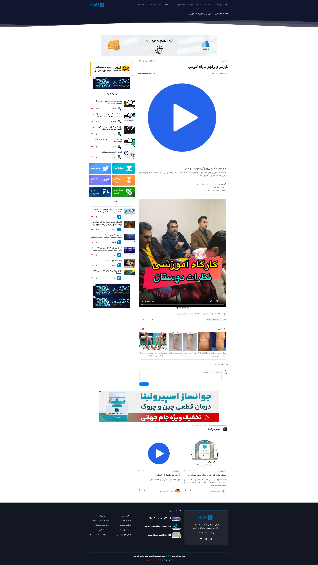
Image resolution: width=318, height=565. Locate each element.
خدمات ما (208, 4)
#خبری (224, 61)
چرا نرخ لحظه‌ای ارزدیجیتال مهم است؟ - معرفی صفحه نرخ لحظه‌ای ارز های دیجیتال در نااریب (106, 236)
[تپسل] (94, 78)
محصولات (170, 5)
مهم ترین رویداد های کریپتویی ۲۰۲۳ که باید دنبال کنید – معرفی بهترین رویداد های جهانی (106, 249)
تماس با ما (141, 4)
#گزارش (205, 314)
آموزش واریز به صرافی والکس (111, 152)
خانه (226, 4)
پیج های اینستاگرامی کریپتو (99, 535)
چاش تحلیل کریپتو (125, 530)
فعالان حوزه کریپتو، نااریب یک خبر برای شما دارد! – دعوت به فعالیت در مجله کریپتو (107, 211)
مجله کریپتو (181, 4)
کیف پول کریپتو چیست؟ (113, 260)
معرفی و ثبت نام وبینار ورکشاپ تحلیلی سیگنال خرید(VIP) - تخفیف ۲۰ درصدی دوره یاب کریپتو (208, 475)
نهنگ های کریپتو (125, 525)
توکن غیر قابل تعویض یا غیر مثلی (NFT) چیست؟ (107, 272)
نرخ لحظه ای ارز (103, 530)
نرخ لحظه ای (218, 4)
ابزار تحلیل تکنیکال (102, 525)
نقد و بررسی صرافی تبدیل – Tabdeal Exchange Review (109, 102)
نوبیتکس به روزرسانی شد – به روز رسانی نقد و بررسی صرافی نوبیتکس (107, 128)
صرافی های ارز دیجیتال (124, 535)
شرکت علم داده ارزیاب (152, 560)
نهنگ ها (199, 4)
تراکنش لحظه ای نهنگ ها (100, 521)
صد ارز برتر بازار (103, 516)
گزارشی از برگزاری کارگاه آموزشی (168, 475)
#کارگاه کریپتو (182, 314)
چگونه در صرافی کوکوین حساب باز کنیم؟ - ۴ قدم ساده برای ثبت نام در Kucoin (106, 115)
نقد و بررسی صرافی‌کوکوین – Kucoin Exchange (108, 140)
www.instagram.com (213, 319)
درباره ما (190, 4)
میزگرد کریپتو (126, 516)
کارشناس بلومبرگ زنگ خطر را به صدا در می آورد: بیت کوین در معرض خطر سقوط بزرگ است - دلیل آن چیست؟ (107, 223)
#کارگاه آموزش (194, 314)
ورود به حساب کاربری (154, 4)
